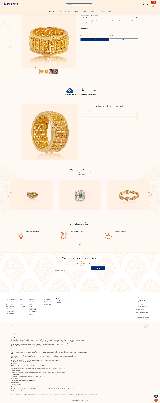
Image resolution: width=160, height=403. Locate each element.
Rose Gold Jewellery (20, 355)
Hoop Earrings (24, 339)
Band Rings (16, 345)
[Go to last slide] (11, 195)
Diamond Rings (35, 352)
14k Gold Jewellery (18, 361)
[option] (41, 71)
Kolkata (29, 394)
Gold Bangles (34, 351)
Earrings (12, 335)
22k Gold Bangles (33, 359)
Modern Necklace (74, 340)
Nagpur (50, 394)
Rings (16, 335)
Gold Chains (53, 351)
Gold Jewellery (16, 351)
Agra (12, 392)
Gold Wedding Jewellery (21, 365)
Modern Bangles (51, 344)
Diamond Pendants (85, 352)
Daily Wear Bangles (24, 372)
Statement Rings (42, 345)
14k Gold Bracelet (26, 361)
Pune (65, 394)
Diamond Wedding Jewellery (33, 365)
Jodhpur (17, 394)
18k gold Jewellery (18, 360)
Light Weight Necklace (15, 376)
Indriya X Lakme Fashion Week (71, 388)
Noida (54, 394)
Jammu (12, 394)
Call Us (123, 39)
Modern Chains (17, 347)
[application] (49, 41)
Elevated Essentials (15, 388)
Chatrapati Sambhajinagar (70, 392)
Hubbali (127, 392)
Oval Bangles (17, 344)
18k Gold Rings (33, 360)
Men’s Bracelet (33, 343)
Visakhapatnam (96, 394)
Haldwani (120, 392)
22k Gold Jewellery (19, 359)
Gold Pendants (68, 351)
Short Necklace (18, 340)
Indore (136, 392)
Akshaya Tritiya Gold (31, 388)
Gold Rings (28, 351)
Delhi (91, 392)
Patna (57, 394)
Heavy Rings (34, 380)
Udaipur (85, 394)
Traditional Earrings (46, 339)
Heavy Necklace (14, 380)
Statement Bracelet (48, 343)
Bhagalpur (41, 392)
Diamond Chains (77, 352)
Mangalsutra (29, 335)
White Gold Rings (72, 356)
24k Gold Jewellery (19, 357)
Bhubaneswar (50, 392)
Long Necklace (33, 340)
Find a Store (94, 39)
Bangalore (36, 392)
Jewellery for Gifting (47, 388)
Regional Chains (32, 347)
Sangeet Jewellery (30, 367)
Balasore (27, 392)
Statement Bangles (59, 344)
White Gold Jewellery (20, 356)
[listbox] (49, 71)
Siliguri (78, 394)
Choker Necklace (25, 340)
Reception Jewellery (47, 367)
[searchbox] (79, 4)
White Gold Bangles (46, 356)
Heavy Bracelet (28, 380)
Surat (81, 394)
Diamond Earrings (27, 352)
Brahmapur (56, 392)
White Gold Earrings (29, 356)
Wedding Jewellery (15, 363)
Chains (43, 335)
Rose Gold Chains (45, 355)
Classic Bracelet (39, 343)
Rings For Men (49, 345)
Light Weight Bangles (34, 376)
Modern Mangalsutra (40, 341)
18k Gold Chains (26, 360)
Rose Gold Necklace (62, 355)
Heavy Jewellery (14, 378)
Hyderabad (132, 392)
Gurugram (112, 392)
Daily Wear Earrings (15, 372)
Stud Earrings (31, 339)
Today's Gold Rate (14, 331)
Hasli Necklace (81, 340)
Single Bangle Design (25, 344)
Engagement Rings (62, 368)
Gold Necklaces (47, 351)
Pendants (35, 335)
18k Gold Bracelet (48, 360)
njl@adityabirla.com (144, 312)
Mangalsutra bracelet (30, 341)
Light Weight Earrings (25, 376)
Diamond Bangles (42, 352)
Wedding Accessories (53, 368)
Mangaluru (42, 394)
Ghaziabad (103, 392)
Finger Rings (89, 15)
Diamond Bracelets (50, 352)
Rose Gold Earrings (28, 355)
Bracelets (40, 335)
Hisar (124, 392)
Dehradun (87, 392)
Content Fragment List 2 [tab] (80, 244)
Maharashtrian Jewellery (16, 384)
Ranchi (74, 394)
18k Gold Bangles (40, 360)
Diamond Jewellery (19, 352)
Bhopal (45, 392)
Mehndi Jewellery (38, 367)
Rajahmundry (70, 394)
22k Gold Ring (26, 359)
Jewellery (85, 15)
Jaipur (139, 392)
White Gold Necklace (64, 356)
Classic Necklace (56, 340)
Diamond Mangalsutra (68, 352)
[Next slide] (149, 195)
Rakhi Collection (39, 388)
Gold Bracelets (40, 351)
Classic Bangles (44, 344)
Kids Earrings (62, 339)
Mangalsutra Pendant (21, 341)
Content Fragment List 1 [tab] (79, 244)
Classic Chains (39, 347)
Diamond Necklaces (59, 352)
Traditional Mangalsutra (50, 341)
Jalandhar (144, 392)
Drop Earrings (18, 339)
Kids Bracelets (64, 343)
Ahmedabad (16, 392)
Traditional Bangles (34, 344)
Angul (24, 392)
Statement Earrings (54, 339)
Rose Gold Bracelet (37, 355)
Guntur (107, 392)
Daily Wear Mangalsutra (60, 372)
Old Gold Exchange (23, 331)
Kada (39, 344)
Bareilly (31, 392)
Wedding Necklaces (37, 368)
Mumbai (47, 394)
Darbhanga (82, 392)
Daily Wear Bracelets (33, 372)
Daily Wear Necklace (42, 372)
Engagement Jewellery (21, 367)
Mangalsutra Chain (69, 341)
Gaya (99, 392)
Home (81, 15)
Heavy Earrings (21, 380)
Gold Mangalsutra (60, 351)
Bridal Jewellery (23, 388)
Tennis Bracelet (26, 343)
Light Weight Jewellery (15, 374)
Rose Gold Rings (70, 355)
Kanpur (20, 394)
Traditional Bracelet (56, 343)
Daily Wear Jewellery (15, 370)
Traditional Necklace (48, 340)
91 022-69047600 (139, 314)
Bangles (24, 335)
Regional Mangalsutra (60, 341)
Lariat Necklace (40, 340)
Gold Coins (74, 351)
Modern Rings (35, 345)
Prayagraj (62, 394)
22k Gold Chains (49, 359)
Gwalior (116, 392)
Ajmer (21, 392)
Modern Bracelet (18, 343)
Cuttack (77, 392)
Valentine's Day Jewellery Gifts (58, 388)
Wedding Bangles (28, 368)
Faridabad (95, 392)
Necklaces (20, 335)
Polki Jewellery (16, 353)
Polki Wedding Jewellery (44, 365)
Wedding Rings (45, 368)
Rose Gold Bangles (53, 355)
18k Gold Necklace (56, 360)
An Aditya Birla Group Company (142, 317)
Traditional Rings (22, 345)
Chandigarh (61, 392)
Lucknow (33, 394)
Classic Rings (29, 345)
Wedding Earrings (20, 368)
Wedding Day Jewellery (56, 367)
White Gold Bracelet (55, 356)
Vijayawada (89, 394)
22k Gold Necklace (57, 359)
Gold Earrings (23, 351)
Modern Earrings (37, 339)
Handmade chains (25, 347)
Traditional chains (46, 347)
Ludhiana (37, 394)
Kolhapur (25, 394)
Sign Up (98, 268)
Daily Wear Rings (50, 372)
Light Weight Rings (43, 376)
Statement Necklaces (65, 340)
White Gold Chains (37, 356)
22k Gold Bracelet (41, 359)
